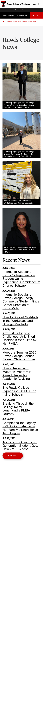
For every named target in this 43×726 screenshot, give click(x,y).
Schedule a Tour (22, 15)
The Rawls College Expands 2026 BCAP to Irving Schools (19, 391)
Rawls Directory (8, 15)
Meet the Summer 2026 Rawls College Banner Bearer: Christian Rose (19, 356)
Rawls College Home (14, 21)
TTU (3, 22)
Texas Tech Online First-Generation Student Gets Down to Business (20, 446)
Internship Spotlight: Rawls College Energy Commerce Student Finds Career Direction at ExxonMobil (20, 301)
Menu (33, 3)
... (5, 21)
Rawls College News (29, 21)
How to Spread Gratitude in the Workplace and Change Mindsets (20, 321)
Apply (36, 15)
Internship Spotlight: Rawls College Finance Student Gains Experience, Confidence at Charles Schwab (21, 278)
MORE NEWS (13, 455)
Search (38, 3)
